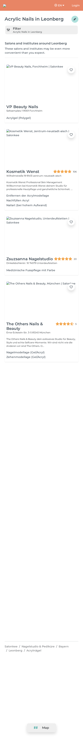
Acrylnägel (33, 650)
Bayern (64, 646)
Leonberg (15, 650)
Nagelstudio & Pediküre (38, 646)
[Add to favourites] (71, 69)
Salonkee (11, 646)
